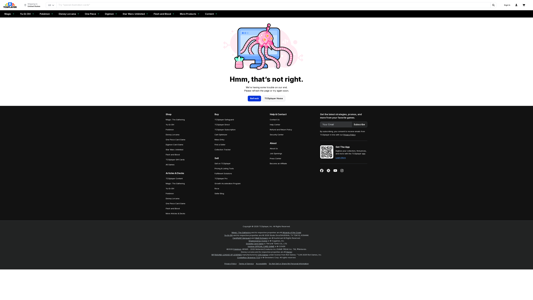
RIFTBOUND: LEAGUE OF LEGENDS (227, 255)
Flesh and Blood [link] (173, 154)
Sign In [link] (507, 5)
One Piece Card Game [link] (175, 139)
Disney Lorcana (67, 13)
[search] (274, 5)
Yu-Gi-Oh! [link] (170, 124)
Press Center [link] (275, 158)
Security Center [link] (277, 134)
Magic (7, 13)
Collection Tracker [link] (223, 149)
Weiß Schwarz (261, 238)
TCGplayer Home (274, 98)
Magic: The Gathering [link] (175, 119)
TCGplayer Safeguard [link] (224, 119)
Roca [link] (217, 188)
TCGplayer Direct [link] (222, 124)
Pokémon (45, 13)
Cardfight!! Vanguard (242, 238)
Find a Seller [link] (220, 144)
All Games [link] (170, 164)
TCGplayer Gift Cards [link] (175, 159)
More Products (188, 13)
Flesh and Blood (162, 13)
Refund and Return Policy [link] (281, 129)
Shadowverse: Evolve (258, 241)
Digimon (109, 13)
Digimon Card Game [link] (174, 144)
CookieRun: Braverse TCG (248, 257)
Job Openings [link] (276, 153)
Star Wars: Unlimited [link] (174, 149)
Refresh (254, 98)
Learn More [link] (341, 158)
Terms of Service (246, 263)
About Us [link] (274, 148)
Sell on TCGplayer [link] (223, 163)
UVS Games (263, 255)
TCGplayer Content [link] (174, 178)
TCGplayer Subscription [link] (225, 129)
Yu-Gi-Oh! (25, 13)
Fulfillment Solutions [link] (223, 173)
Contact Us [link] (275, 119)
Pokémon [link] (170, 129)
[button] (493, 5)
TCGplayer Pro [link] (221, 178)
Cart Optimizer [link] (221, 134)
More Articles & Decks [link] (175, 213)
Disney (289, 252)
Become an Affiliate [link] (278, 163)
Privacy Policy (349, 135)
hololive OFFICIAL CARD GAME (261, 246)
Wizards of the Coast (291, 232)
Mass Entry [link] (219, 139)
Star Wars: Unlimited (134, 13)
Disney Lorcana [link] (172, 134)
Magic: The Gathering (241, 232)
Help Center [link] (275, 124)
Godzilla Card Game (255, 243)
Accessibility (261, 263)
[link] (10, 5)
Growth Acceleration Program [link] (228, 183)
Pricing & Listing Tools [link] (224, 168)
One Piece (90, 13)
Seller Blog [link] (219, 193)
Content (209, 13)
